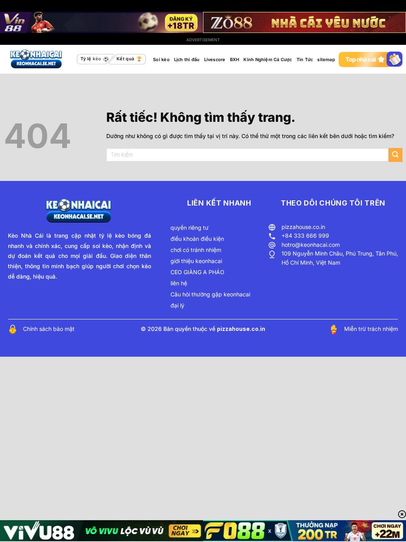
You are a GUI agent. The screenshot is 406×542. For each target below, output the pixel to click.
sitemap (326, 59)
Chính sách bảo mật (49, 328)
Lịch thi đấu (187, 59)
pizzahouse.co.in (303, 226)
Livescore (215, 59)
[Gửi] (395, 155)
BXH (234, 59)
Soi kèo (161, 59)
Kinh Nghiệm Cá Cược (267, 59)
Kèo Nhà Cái (26, 235)
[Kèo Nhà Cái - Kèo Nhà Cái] (37, 59)
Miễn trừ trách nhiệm (371, 328)
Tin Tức (305, 59)
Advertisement (203, 39)
